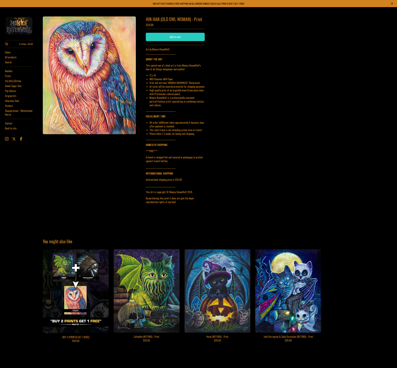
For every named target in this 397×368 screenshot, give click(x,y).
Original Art (10, 96)
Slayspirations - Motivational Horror (18, 112)
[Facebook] (21, 139)
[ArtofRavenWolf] (19, 25)
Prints (8, 76)
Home (7, 52)
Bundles (8, 71)
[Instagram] (7, 139)
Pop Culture (10, 91)
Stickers (9, 106)
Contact (8, 123)
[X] (14, 139)
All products (11, 57)
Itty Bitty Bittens (13, 81)
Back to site (10, 128)
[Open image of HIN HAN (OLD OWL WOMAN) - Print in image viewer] (89, 75)
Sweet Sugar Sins (13, 86)
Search (8, 62)
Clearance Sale (12, 101)
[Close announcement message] (392, 3)
